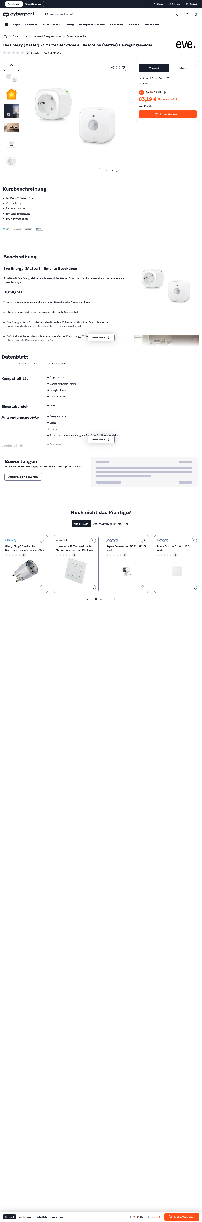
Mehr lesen (98, 337)
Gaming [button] (69, 24)
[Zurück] (11, 65)
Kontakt (193, 4)
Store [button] (182, 67)
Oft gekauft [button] (81, 523)
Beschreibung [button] (25, 1217)
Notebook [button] (31, 24)
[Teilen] (113, 67)
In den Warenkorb (170, 114)
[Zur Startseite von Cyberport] (18, 14)
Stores (160, 4)
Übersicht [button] (9, 1217)
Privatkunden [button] (14, 4)
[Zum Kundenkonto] (176, 14)
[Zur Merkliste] (186, 14)
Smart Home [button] (152, 24)
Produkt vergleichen (115, 171)
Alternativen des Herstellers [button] (110, 523)
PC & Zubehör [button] (51, 24)
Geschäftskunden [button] (33, 4)
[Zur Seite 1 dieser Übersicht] (96, 599)
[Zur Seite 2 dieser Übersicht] (101, 599)
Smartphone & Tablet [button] (92, 24)
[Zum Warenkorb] (195, 14)
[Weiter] (11, 173)
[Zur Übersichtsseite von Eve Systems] (185, 45)
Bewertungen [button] (58, 1217)
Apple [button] (16, 24)
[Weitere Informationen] (168, 78)
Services (176, 4)
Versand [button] (154, 67)
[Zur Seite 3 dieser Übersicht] (106, 599)
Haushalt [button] (134, 24)
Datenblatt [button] (42, 1217)
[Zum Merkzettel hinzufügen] (123, 67)
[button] (6, 229)
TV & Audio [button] (116, 24)
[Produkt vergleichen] (42, 587)
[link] (16, 53)
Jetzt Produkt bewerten (23, 476)
